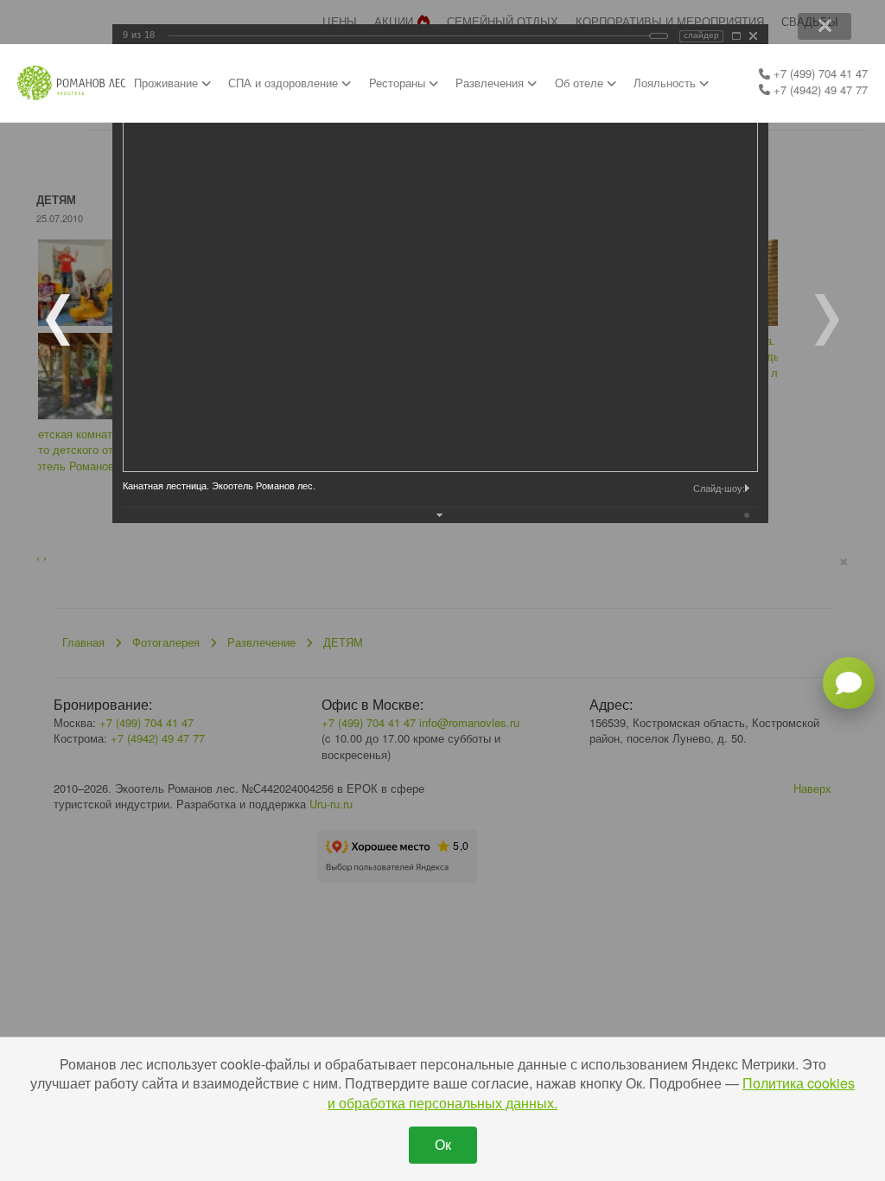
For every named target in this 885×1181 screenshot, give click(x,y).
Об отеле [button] (581, 82)
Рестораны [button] (399, 82)
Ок (443, 1144)
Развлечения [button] (491, 82)
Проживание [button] (167, 82)
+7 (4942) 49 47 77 (819, 89)
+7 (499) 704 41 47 (819, 73)
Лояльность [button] (666, 82)
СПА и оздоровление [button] (284, 82)
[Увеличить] (736, 36)
